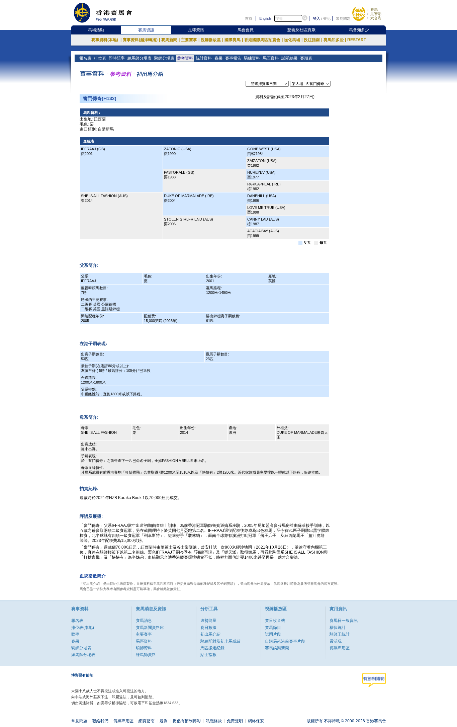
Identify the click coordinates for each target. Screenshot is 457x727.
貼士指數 (208, 654)
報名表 (85, 58)
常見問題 (343, 18)
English (265, 18)
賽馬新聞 (170, 39)
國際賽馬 (233, 39)
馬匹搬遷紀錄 (212, 648)
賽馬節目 (273, 627)
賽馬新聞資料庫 (150, 627)
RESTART (356, 39)
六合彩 (375, 18)
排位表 (100, 58)
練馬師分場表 (139, 58)
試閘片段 (273, 634)
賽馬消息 (144, 620)
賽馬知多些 (335, 39)
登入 (316, 18)
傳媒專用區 (340, 648)
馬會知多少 (359, 29)
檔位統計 (338, 627)
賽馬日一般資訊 (344, 620)
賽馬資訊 (146, 30)
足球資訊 (196, 29)
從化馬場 (293, 39)
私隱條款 (214, 721)
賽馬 (374, 9)
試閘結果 (289, 58)
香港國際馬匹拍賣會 (263, 39)
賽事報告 (233, 58)
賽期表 (306, 58)
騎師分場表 (164, 58)
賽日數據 (208, 627)
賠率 (75, 634)
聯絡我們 (100, 721)
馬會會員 (246, 29)
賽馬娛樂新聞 (277, 648)
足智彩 (375, 14)
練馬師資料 (146, 654)
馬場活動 (96, 29)
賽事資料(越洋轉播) (141, 39)
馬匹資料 (271, 58)
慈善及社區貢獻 (301, 29)
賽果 (218, 58)
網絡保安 (256, 721)
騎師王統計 (340, 634)
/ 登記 (326, 18)
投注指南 (313, 39)
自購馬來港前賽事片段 (285, 641)
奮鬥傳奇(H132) (99, 98)
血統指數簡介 (93, 575)
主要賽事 (190, 39)
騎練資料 (252, 58)
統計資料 (204, 58)
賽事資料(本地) (106, 39)
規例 (164, 721)
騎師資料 (144, 648)
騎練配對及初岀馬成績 (220, 641)
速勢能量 (208, 620)
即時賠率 (117, 58)
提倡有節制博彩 (187, 721)
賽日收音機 (275, 620)
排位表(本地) (82, 627)
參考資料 (185, 58)
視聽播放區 (212, 39)
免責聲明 (235, 721)
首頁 (248, 18)
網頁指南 (147, 721)
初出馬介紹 (210, 634)
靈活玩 (336, 641)
